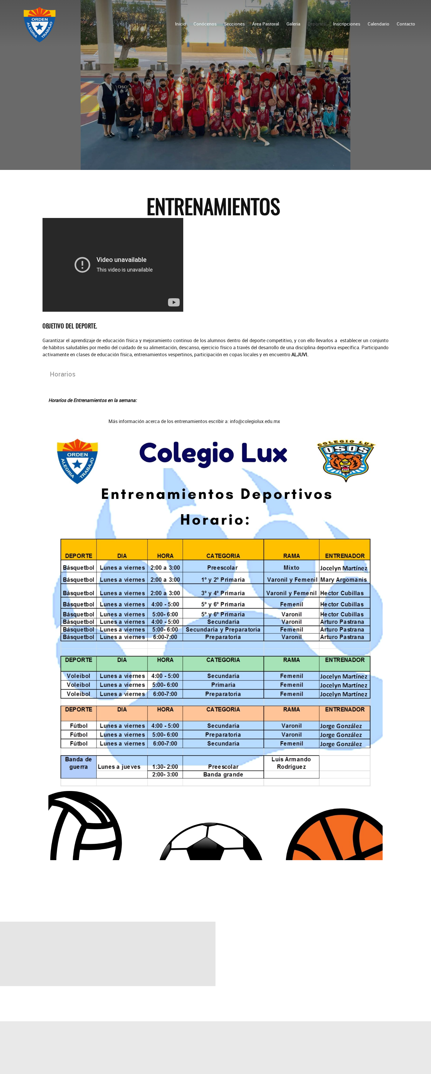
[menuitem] (181, 23)
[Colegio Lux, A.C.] (40, 23)
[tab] (63, 374)
